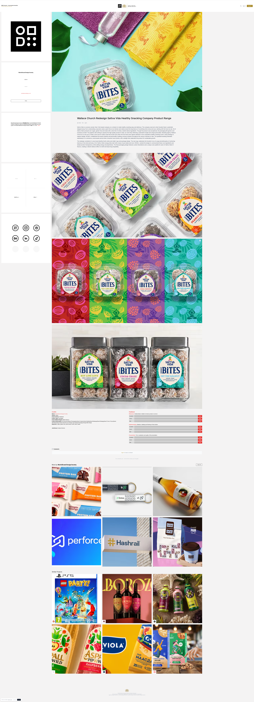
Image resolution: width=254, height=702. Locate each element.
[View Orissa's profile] (154, 621)
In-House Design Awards (122, 694)
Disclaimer (140, 694)
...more (38, 125)
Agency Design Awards (113, 694)
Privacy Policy (114, 694)
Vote (200, 416)
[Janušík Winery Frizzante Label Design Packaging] (177, 491)
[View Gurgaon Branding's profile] (154, 672)
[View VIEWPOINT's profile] (104, 672)
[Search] (241, 6)
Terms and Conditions (133, 694)
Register (250, 6)
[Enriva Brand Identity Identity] (127, 491)
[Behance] (15, 238)
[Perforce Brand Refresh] (76, 542)
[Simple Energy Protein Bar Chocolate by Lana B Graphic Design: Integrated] (76, 491)
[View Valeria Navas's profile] (104, 621)
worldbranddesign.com (26, 93)
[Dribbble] (36, 228)
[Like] (200, 14)
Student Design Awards (141, 694)
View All (199, 464)
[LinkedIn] (26, 238)
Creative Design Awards (131, 694)
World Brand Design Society (61, 413)
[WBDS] (15, 228)
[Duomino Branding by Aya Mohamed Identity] (177, 542)
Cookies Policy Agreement (123, 694)
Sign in (244, 6)
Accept (19, 699)
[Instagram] (26, 228)
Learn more (10, 699)
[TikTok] (36, 238)
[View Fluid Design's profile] (53, 621)
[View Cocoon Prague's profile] (53, 672)
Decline (14, 699)
